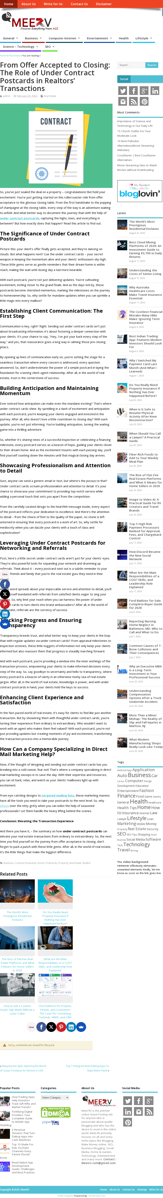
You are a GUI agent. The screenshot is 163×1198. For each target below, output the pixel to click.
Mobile (141, 824)
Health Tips (127, 807)
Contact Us (79, 4)
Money (151, 823)
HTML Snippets (66, 1195)
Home (8, 4)
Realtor (87, 863)
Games (157, 796)
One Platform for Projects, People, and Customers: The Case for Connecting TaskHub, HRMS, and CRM (55, 1011)
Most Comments (128, 112)
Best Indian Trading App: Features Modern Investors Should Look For (145, 341)
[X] (51, 1027)
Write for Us (53, 4)
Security (152, 829)
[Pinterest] (61, 1027)
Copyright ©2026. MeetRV (14, 1189)
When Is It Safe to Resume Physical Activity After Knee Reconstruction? (143, 414)
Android (121, 770)
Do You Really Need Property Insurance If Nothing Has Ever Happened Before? (55, 917)
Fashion (146, 790)
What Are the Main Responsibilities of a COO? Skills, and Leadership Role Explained (55, 964)
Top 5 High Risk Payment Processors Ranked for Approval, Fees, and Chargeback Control (145, 531)
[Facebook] (41, 1027)
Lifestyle (142, 38)
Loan (150, 819)
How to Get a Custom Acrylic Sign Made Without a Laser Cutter (17, 1009)
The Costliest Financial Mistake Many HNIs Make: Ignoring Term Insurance (145, 317)
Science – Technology (18, 46)
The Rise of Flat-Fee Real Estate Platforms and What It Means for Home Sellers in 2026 (17, 964)
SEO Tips (132, 834)
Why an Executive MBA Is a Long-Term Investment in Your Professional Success (145, 671)
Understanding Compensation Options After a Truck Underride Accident (145, 696)
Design (148, 781)
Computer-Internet (62, 38)
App (129, 770)
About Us (28, 4)
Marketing (126, 823)
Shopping (144, 834)
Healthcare (154, 802)
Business (31, 38)
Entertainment (97, 38)
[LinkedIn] (71, 1027)
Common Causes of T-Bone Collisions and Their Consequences (145, 649)
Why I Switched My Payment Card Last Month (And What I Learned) (143, 365)
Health (124, 38)
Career (121, 781)
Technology (136, 844)
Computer (134, 780)
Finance (126, 795)
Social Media (135, 839)
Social (124, 79)
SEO (48, 46)
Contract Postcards (25, 863)
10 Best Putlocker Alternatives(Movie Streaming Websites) (135, 145)
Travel (123, 850)
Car (154, 775)
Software (153, 839)
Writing (134, 850)
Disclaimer (104, 4)
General (8, 38)
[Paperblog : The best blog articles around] (50, 1125)
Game (148, 796)
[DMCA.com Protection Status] (56, 1117)
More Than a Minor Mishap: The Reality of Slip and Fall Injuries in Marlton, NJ (145, 720)
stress (4, 806)
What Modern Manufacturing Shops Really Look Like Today (146, 742)
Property (63, 863)
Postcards (51, 863)
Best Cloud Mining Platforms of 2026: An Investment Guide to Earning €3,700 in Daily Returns (145, 249)
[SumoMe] (81, 1027)
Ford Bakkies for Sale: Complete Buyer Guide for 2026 (145, 604)
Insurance (130, 812)
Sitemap (142, 1189)
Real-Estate (50, 96)
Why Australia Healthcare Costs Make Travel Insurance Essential (145, 292)
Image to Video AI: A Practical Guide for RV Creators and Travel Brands (145, 504)
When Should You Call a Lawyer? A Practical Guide (145, 437)
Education (142, 786)
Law (153, 812)
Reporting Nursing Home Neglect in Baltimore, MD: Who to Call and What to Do (145, 626)
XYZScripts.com (97, 1195)
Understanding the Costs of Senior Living (145, 272)
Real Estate (75, 863)
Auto (122, 775)
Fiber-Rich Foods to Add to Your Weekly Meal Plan (143, 457)
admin (6, 96)
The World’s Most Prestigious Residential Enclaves (17, 915)
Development (126, 786)
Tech (120, 845)
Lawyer (122, 819)
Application (143, 769)
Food (140, 796)
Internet (144, 813)
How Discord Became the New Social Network (144, 555)
